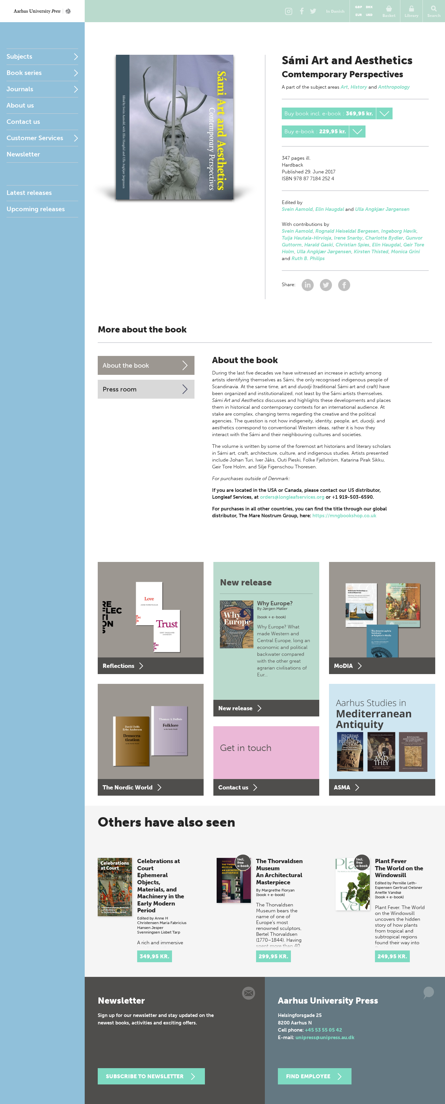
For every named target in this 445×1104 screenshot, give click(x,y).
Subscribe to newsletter (145, 1076)
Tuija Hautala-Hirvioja (306, 238)
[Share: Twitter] (326, 284)
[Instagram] (288, 11)
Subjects (19, 56)
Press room (119, 389)
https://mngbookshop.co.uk (344, 516)
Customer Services (35, 138)
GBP (358, 7)
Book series (24, 73)
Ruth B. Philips (308, 258)
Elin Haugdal (329, 209)
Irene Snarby (348, 238)
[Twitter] (313, 11)
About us (20, 105)
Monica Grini (405, 252)
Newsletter (23, 154)
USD (369, 15)
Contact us (23, 121)
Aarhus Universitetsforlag (42, 11)
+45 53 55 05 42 (323, 1030)
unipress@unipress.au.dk (324, 1037)
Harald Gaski (318, 245)
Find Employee (308, 1076)
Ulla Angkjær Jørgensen (382, 209)
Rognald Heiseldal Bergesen (347, 231)
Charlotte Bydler (384, 238)
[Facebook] (301, 11)
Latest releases (29, 193)
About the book (126, 365)
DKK (369, 7)
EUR (358, 15)
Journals (20, 89)
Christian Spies (352, 245)
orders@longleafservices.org (292, 497)
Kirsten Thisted (371, 252)
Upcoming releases (36, 209)
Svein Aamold (297, 209)
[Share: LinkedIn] (308, 284)
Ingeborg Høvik (398, 231)
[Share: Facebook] (344, 284)
